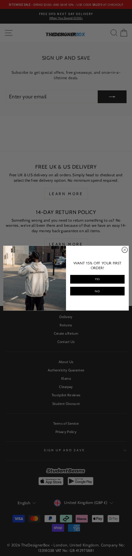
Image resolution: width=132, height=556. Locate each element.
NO (97, 291)
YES (97, 279)
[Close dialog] (125, 250)
